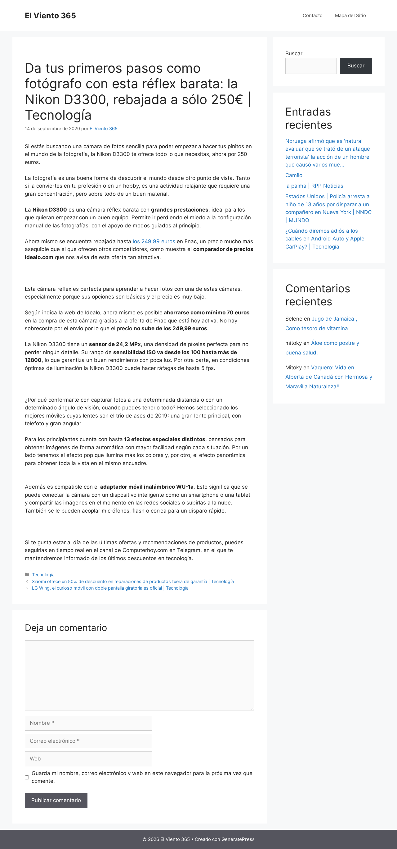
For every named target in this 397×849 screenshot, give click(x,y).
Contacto (313, 15)
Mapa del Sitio (350, 15)
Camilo (293, 175)
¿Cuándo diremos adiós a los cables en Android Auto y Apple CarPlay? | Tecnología (324, 239)
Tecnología (43, 574)
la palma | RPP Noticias (314, 186)
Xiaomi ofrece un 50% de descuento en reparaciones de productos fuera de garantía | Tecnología (133, 581)
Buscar (293, 53)
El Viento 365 (50, 15)
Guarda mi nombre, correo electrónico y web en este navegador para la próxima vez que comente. (142, 777)
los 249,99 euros (154, 241)
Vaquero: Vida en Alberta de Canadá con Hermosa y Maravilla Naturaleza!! (328, 377)
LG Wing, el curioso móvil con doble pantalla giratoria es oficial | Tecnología (110, 588)
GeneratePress (238, 839)
